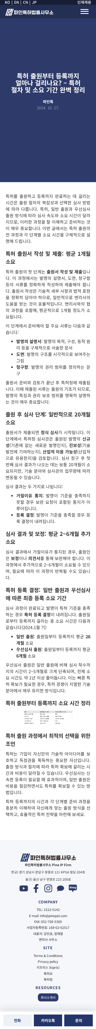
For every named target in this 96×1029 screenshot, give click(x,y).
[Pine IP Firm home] (29, 12)
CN (25, 2)
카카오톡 (48, 1020)
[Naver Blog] (73, 888)
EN (16, 2)
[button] (85, 11)
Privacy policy (48, 961)
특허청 (48, 979)
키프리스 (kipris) (48, 967)
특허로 (48, 973)
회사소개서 (48, 997)
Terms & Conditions (48, 955)
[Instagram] (48, 888)
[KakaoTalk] (60, 888)
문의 (78, 1020)
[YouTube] (23, 888)
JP (34, 2)
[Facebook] (36, 888)
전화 (17, 1020)
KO (7, 2)
